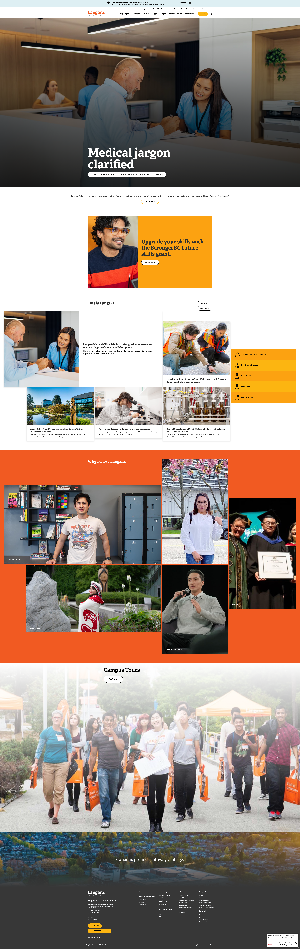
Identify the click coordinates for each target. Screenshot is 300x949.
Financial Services (183, 905)
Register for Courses (99, 931)
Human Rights (142, 907)
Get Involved (203, 911)
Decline (282, 944)
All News (205, 303)
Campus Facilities (205, 892)
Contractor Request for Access (206, 907)
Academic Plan (162, 904)
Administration (184, 892)
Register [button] (164, 14)
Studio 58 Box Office (204, 922)
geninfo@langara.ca (93, 919)
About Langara (144, 892)
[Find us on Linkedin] (95, 937)
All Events (204, 308)
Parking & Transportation (205, 902)
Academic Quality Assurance (166, 909)
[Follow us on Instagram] (102, 937)
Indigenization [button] (146, 9)
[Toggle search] (210, 14)
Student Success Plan (164, 907)
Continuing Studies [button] (172, 9)
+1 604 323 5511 (92, 917)
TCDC (160, 914)
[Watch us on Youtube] (100, 937)
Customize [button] (271, 944)
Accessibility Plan (143, 904)
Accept (292, 944)
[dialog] (282, 940)
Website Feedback (208, 945)
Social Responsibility (147, 896)
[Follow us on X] (97, 937)
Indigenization (142, 899)
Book (114, 680)
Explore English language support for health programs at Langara (127, 175)
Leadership (163, 892)
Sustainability (142, 902)
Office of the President (164, 895)
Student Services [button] (175, 14)
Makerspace (202, 897)
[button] (158, 8)
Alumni (200, 914)
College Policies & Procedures (186, 907)
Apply (203, 13)
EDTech (160, 917)
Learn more (150, 201)
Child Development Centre (205, 905)
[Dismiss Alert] (190, 2)
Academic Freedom (163, 912)
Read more (15, 527)
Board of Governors (163, 897)
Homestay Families (203, 919)
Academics (163, 901)
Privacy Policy (197, 945)
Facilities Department (204, 900)
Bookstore (201, 895)
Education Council (183, 902)
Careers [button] (188, 9)
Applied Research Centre (205, 917)
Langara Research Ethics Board (186, 900)
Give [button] (182, 9)
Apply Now (95, 925)
